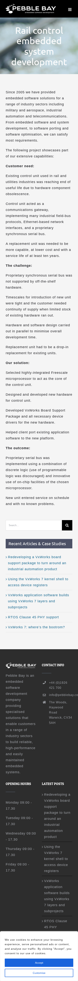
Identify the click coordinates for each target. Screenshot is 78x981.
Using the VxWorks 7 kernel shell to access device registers (56, 859)
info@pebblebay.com (60, 695)
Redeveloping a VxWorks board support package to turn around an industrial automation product (37, 563)
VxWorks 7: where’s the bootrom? (36, 627)
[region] (39, 956)
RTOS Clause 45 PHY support (33, 617)
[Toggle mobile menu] (70, 9)
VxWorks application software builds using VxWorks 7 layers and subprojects (38, 601)
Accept (39, 962)
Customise (39, 972)
